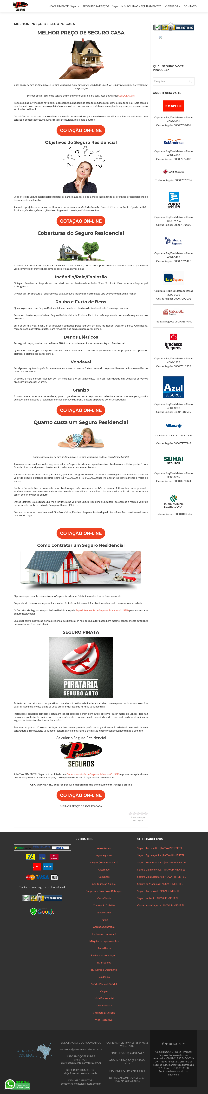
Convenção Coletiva (104, 905)
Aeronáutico (104, 848)
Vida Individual (104, 1005)
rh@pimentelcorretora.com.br (81, 1073)
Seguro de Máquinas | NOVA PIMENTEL (160, 883)
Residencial (104, 976)
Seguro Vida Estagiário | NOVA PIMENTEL (161, 876)
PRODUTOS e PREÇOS (96, 6)
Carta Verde (104, 898)
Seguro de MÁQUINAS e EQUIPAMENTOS (136, 6)
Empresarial (104, 912)
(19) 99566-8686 (135, 1070)
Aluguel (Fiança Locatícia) (104, 862)
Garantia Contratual (104, 926)
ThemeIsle (173, 1074)
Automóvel (104, 869)
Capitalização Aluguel (104, 883)
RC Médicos (104, 962)
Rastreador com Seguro (104, 955)
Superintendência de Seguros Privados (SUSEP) (102, 610)
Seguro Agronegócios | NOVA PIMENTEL (160, 855)
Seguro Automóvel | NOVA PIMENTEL (159, 890)
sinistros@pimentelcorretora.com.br (81, 1062)
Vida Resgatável (104, 1019)
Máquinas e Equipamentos (104, 941)
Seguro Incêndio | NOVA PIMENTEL (157, 898)
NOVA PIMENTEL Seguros (64, 6)
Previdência (104, 948)
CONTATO (190, 6)
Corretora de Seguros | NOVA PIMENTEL (160, 905)
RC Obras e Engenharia (104, 969)
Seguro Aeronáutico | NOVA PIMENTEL (159, 848)
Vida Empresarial (104, 998)
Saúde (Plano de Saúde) (104, 983)
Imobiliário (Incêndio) (104, 933)
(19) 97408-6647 (134, 1053)
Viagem (104, 991)
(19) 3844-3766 (131, 1080)
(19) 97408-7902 (134, 1044)
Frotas (104, 919)
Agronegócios (104, 855)
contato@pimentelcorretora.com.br (81, 1083)
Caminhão (104, 876)
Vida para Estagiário (104, 1012)
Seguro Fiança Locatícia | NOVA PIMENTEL (162, 862)
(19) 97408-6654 (131, 1042)
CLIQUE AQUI (126, 95)
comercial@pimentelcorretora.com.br (81, 1049)
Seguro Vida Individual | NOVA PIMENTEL (161, 869)
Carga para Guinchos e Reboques (104, 890)
